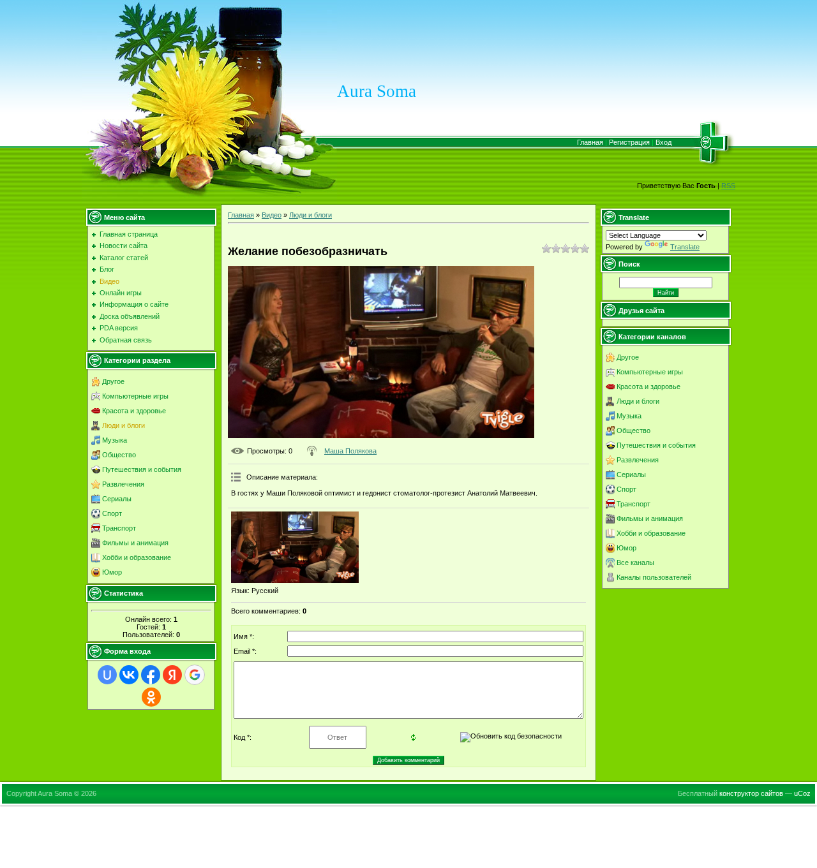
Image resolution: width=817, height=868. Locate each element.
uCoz (802, 793)
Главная (590, 142)
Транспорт (119, 528)
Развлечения (123, 484)
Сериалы (116, 499)
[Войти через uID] (107, 674)
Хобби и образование (136, 557)
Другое (113, 381)
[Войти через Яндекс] (172, 674)
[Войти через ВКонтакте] (129, 674)
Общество (119, 455)
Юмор (112, 572)
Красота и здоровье (134, 411)
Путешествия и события (141, 469)
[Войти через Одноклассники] (151, 697)
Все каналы (635, 562)
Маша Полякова (350, 451)
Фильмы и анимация (135, 543)
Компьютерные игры (135, 396)
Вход (663, 142)
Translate (685, 247)
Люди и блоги (123, 425)
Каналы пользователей (654, 577)
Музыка (114, 440)
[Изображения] (295, 547)
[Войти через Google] (194, 675)
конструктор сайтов (751, 793)
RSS (728, 185)
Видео (271, 215)
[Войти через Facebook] (150, 674)
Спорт (112, 513)
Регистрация (629, 142)
